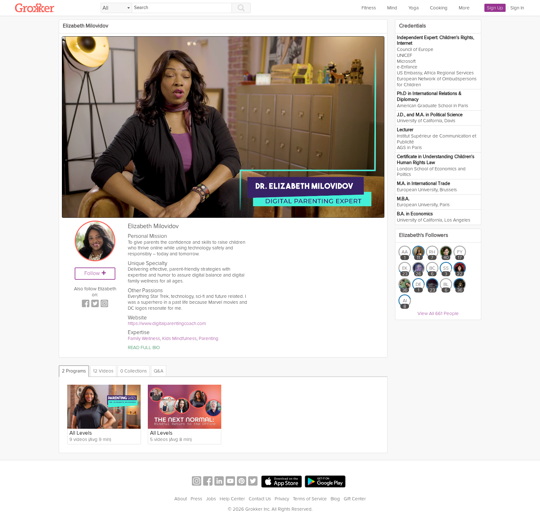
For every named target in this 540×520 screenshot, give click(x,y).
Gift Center (355, 499)
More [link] (464, 8)
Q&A (158, 371)
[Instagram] (104, 304)
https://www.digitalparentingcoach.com (167, 323)
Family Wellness (144, 338)
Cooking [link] (439, 8)
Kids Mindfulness (179, 338)
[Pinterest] (241, 481)
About (180, 499)
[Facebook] (85, 304)
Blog (335, 499)
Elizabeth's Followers (423, 235)
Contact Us (260, 499)
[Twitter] (95, 304)
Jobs (211, 499)
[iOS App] (281, 481)
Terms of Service (310, 499)
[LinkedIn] (219, 481)
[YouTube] (230, 481)
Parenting (208, 338)
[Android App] (325, 482)
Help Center (232, 499)
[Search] (241, 8)
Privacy (282, 499)
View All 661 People (438, 313)
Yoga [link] (413, 8)
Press (196, 499)
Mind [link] (392, 8)
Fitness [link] (369, 8)
